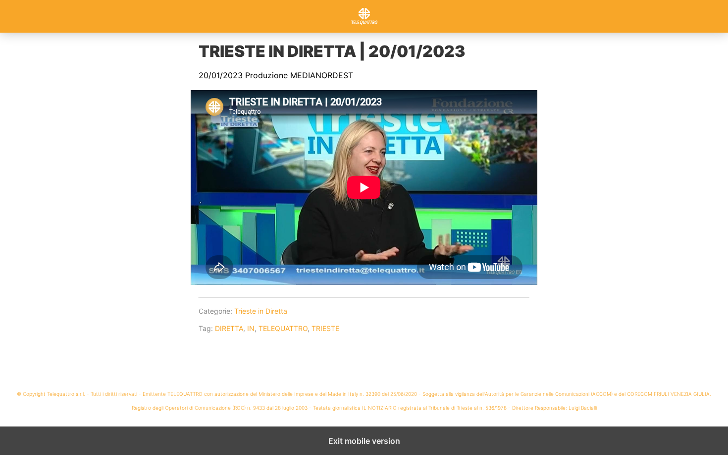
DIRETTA (229, 328)
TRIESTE (325, 328)
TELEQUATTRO (283, 328)
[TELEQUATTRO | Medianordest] (364, 16)
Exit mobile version (364, 441)
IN (251, 328)
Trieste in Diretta (260, 311)
